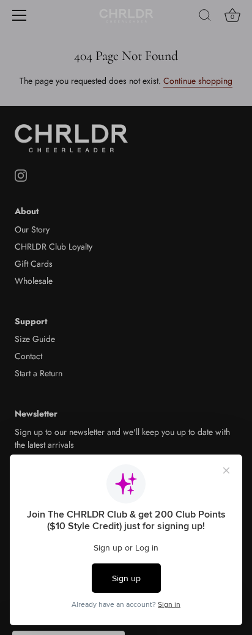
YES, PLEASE (226, 353)
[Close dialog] (238, 253)
